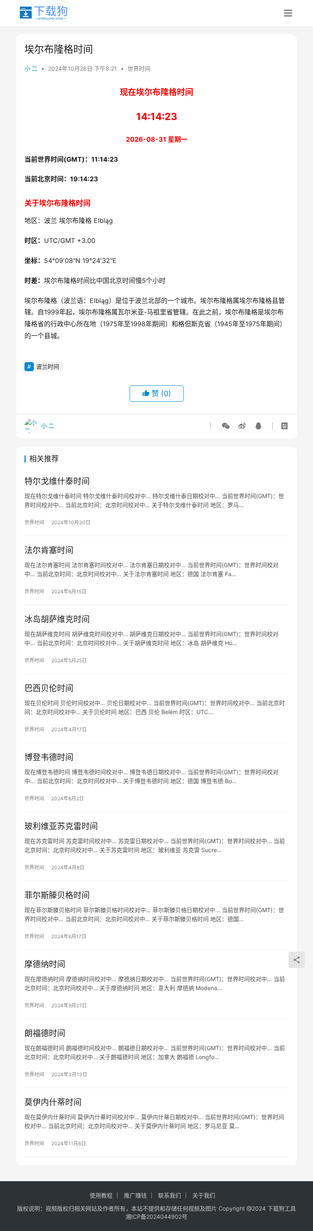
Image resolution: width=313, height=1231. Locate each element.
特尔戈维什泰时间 (57, 481)
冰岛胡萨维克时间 (57, 619)
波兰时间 (47, 366)
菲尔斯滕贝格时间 (57, 895)
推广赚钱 (135, 1195)
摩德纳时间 (44, 964)
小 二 (30, 68)
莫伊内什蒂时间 (53, 1102)
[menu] (288, 13)
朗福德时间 (44, 1033)
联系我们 (169, 1195)
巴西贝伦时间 (48, 688)
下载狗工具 (281, 1208)
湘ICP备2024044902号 (156, 1216)
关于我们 (203, 1195)
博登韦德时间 (48, 757)
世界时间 (139, 68)
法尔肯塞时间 (48, 550)
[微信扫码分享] (225, 425)
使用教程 (101, 1195)
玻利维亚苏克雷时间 (61, 826)
